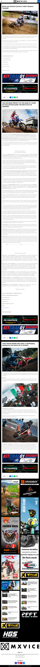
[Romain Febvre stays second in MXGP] (4, 613)
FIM (2, 309)
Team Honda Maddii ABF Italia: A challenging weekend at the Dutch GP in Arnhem (13, 595)
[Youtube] (21, 663)
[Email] (24, 663)
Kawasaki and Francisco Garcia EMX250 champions (12, 607)
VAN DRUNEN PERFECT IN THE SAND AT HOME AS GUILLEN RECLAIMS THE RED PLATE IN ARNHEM (32, 583)
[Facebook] (16, 663)
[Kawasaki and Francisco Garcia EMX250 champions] (4, 608)
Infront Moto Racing (5, 307)
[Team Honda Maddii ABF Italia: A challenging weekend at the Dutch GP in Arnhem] (4, 595)
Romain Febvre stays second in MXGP (13, 612)
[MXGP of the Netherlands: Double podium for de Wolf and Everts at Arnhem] (4, 602)
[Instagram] (18, 663)
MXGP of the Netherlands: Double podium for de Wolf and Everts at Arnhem (13, 601)
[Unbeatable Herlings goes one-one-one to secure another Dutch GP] (4, 619)
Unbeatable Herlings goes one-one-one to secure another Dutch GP (12, 618)
